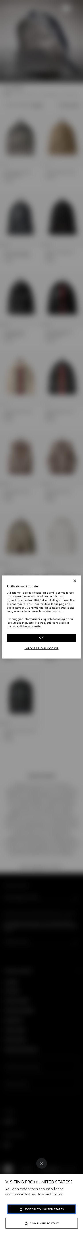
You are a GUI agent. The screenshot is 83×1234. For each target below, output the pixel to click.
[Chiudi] (75, 581)
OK (41, 637)
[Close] (41, 1163)
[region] (41, 617)
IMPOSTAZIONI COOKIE (42, 648)
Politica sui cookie (29, 626)
